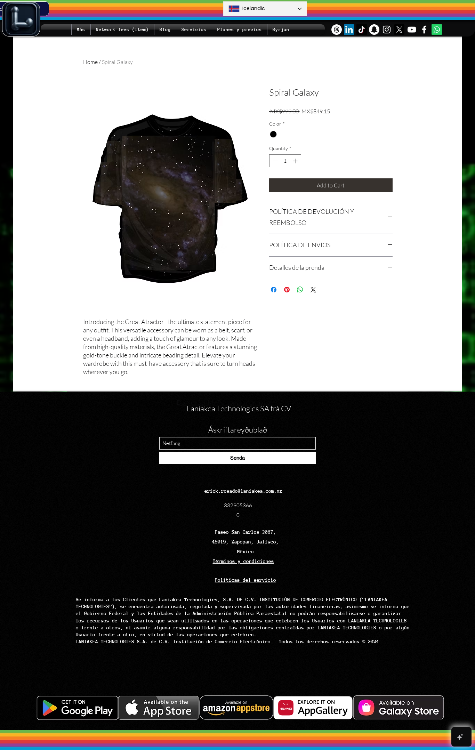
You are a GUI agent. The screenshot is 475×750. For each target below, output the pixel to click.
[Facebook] (424, 29)
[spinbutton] (285, 161)
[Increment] (295, 161)
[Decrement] (274, 161)
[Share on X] (313, 289)
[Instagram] (386, 29)
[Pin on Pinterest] (287, 289)
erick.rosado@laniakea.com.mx (243, 491)
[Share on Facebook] (273, 289)
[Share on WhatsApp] (300, 289)
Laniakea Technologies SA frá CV (239, 408)
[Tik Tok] (361, 29)
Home (90, 61)
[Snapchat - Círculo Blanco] (374, 29)
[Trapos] (336, 29)
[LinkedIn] (349, 29)
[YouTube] (411, 29)
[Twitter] (399, 29)
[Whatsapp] (437, 29)
